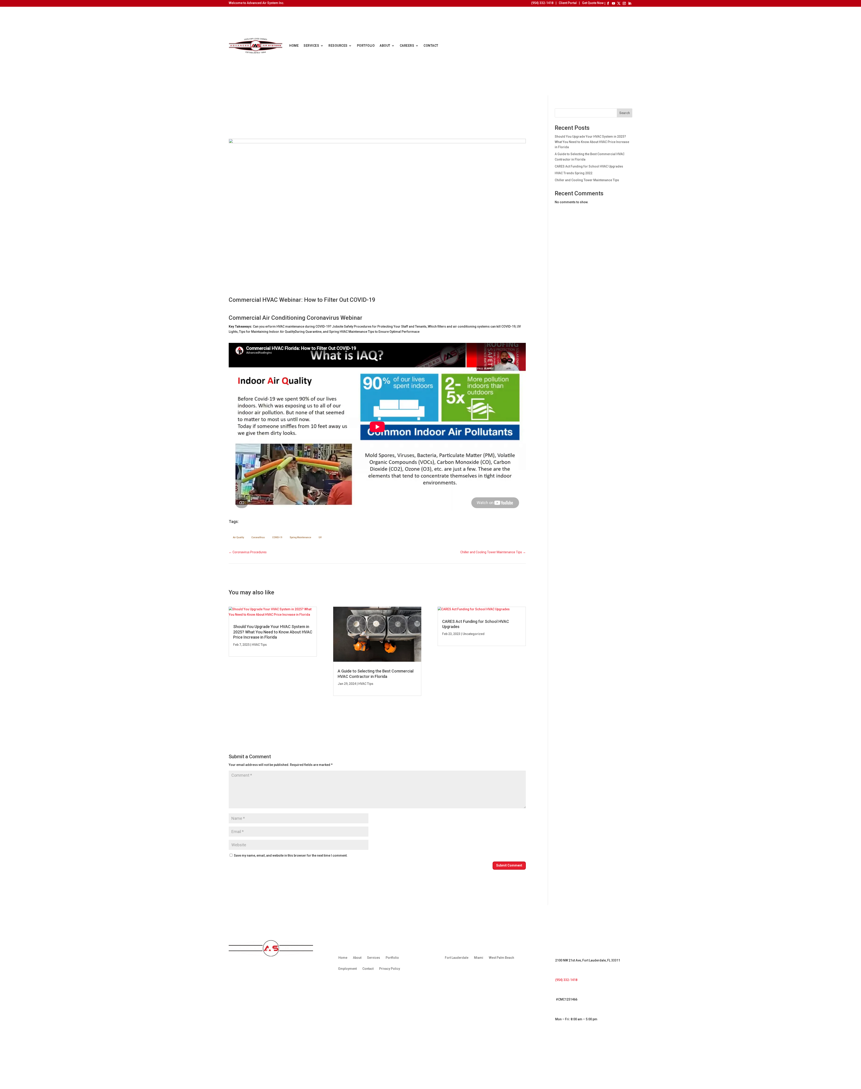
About (385, 45)
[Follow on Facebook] (608, 3)
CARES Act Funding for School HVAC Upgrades (589, 166)
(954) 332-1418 (542, 3)
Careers (407, 45)
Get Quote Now (593, 3)
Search (624, 113)
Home (294, 45)
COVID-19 (277, 537)
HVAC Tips (259, 644)
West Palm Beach (501, 957)
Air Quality (238, 537)
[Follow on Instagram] (624, 3)
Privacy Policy (389, 968)
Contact (431, 45)
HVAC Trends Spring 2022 (573, 173)
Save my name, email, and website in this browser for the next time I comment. (291, 855)
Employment (347, 968)
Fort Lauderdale (456, 957)
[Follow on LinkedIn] (629, 3)
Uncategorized (474, 634)
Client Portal (568, 3)
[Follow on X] (619, 3)
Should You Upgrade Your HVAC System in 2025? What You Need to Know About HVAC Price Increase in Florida (272, 631)
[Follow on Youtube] (613, 3)
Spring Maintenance (300, 537)
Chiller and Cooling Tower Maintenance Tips (587, 180)
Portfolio (366, 45)
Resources (338, 45)
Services (311, 45)
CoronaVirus (258, 537)
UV (320, 537)
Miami (478, 957)
